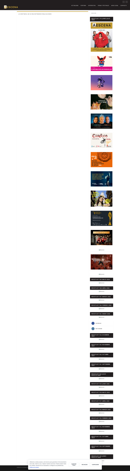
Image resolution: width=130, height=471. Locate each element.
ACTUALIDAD (74, 5)
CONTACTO (123, 5)
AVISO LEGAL (114, 5)
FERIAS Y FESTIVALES (103, 5)
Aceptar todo (73, 464)
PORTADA (83, 5)
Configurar (95, 464)
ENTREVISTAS (92, 5)
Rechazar (84, 464)
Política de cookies (34, 467)
